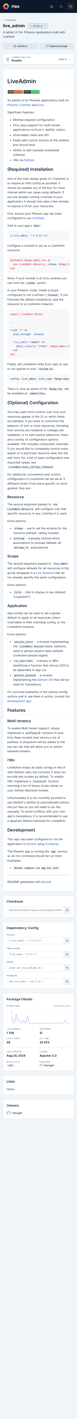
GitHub (11, 1089)
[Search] (61, 6)
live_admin (14, 25)
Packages (11, 20)
